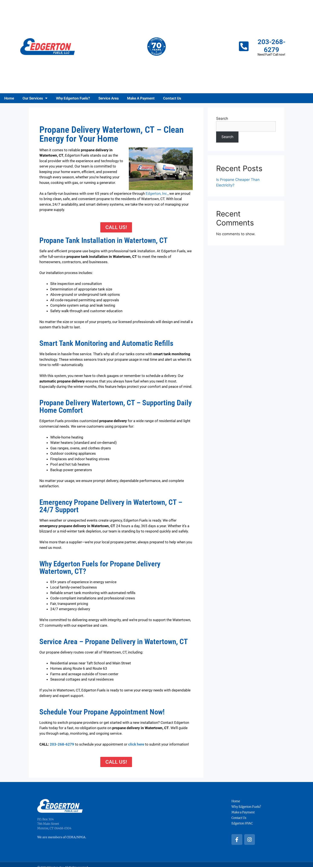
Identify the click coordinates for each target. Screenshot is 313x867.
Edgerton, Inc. (157, 193)
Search (222, 118)
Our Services (33, 98)
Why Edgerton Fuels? (73, 98)
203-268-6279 (271, 46)
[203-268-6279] (243, 46)
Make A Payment (141, 98)
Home (9, 98)
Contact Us (172, 98)
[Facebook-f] (236, 839)
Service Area (108, 98)
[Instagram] (249, 839)
